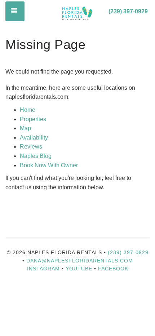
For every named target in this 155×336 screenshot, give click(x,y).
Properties (33, 119)
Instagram (43, 268)
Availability (34, 137)
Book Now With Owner (49, 165)
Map (25, 128)
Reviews (31, 146)
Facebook (113, 268)
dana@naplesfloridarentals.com (79, 261)
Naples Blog (36, 156)
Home (27, 110)
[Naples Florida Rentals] (77, 12)
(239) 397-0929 (128, 11)
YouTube (80, 268)
